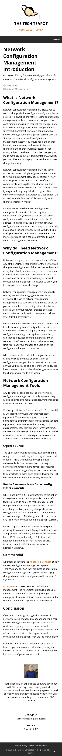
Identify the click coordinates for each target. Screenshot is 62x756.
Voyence (47, 561)
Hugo (41, 750)
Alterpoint (9, 586)
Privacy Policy (21, 745)
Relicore (34, 561)
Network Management (17, 89)
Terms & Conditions (38, 745)
